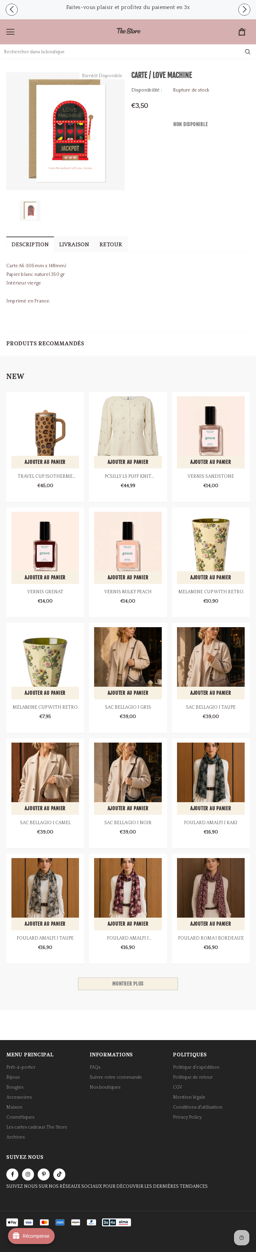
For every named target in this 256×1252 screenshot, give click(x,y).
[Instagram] (28, 1174)
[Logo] (128, 31)
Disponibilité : (146, 90)
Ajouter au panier (45, 462)
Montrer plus (128, 984)
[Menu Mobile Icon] (10, 32)
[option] (128, 7)
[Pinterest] (44, 1174)
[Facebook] (12, 1174)
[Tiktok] (59, 1174)
